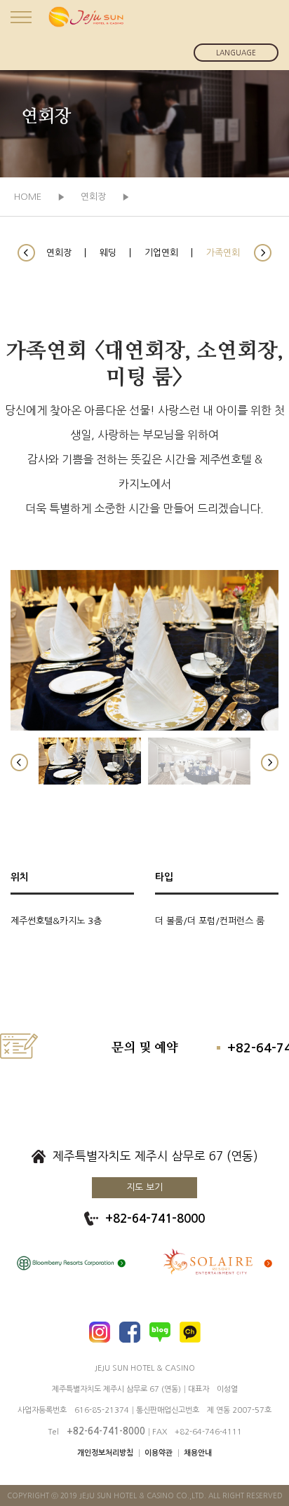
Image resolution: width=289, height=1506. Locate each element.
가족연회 (223, 252)
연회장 (59, 252)
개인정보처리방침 (105, 1453)
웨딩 (108, 252)
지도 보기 (144, 1187)
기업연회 (161, 252)
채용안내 (198, 1453)
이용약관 (158, 1453)
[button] (26, 253)
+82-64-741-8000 (155, 1219)
